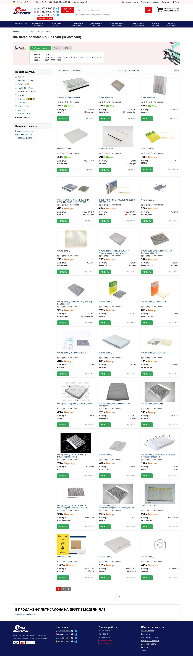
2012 (59, 57)
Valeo (21, 110)
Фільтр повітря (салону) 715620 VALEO (74, 404)
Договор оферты (149, 644)
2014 (70, 57)
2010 (47, 57)
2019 (99, 57)
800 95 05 (45, 8)
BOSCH (22, 84)
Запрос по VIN (105, 643)
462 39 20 (45, 11)
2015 (76, 57)
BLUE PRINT (24, 80)
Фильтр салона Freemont (26, 614)
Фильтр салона (106, 97)
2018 (93, 57)
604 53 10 (45, 14)
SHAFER (22, 106)
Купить (63, 118)
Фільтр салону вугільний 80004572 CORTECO (114, 405)
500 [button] (67, 48)
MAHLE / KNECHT (26, 91)
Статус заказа (147, 630)
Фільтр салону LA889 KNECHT (154, 302)
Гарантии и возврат (150, 640)
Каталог (144, 647)
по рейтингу (76, 71)
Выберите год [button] (40, 48)
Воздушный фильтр (24, 131)
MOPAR (25, 99)
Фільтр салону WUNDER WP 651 (155, 353)
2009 (59, 60)
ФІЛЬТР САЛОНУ (148, 506)
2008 (53, 60)
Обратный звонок (45, 18)
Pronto (22, 102)
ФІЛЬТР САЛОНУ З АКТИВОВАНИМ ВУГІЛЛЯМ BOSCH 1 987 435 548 (73, 201)
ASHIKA (22, 77)
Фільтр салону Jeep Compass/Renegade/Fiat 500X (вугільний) (117, 507)
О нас (143, 650)
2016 (82, 57)
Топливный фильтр (23, 138)
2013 (64, 57)
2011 (53, 57)
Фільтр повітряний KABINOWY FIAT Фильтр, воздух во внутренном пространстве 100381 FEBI (115, 252)
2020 (47, 54)
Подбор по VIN (67, 10)
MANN (22, 95)
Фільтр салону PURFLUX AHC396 (71, 353)
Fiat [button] (56, 48)
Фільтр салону (147, 148)
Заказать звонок (105, 640)
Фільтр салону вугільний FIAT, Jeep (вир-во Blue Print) (75, 303)
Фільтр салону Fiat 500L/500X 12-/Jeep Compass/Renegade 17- (158, 456)
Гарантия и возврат (150, 2)
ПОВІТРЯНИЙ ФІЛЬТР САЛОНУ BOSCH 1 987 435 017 (117, 201)
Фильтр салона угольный (68, 97)
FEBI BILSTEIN (25, 88)
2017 (87, 57)
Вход (176, 2)
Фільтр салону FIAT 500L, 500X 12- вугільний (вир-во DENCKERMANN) (72, 507)
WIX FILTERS (24, 113)
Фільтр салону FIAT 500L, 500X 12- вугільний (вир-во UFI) (72, 456)
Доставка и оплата (129, 2)
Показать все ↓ (22, 117)
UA (16, 2)
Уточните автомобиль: (21, 48)
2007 (47, 60)
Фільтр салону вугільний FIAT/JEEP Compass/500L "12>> (156, 252)
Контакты (165, 2)
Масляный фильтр (23, 134)
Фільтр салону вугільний (152, 404)
